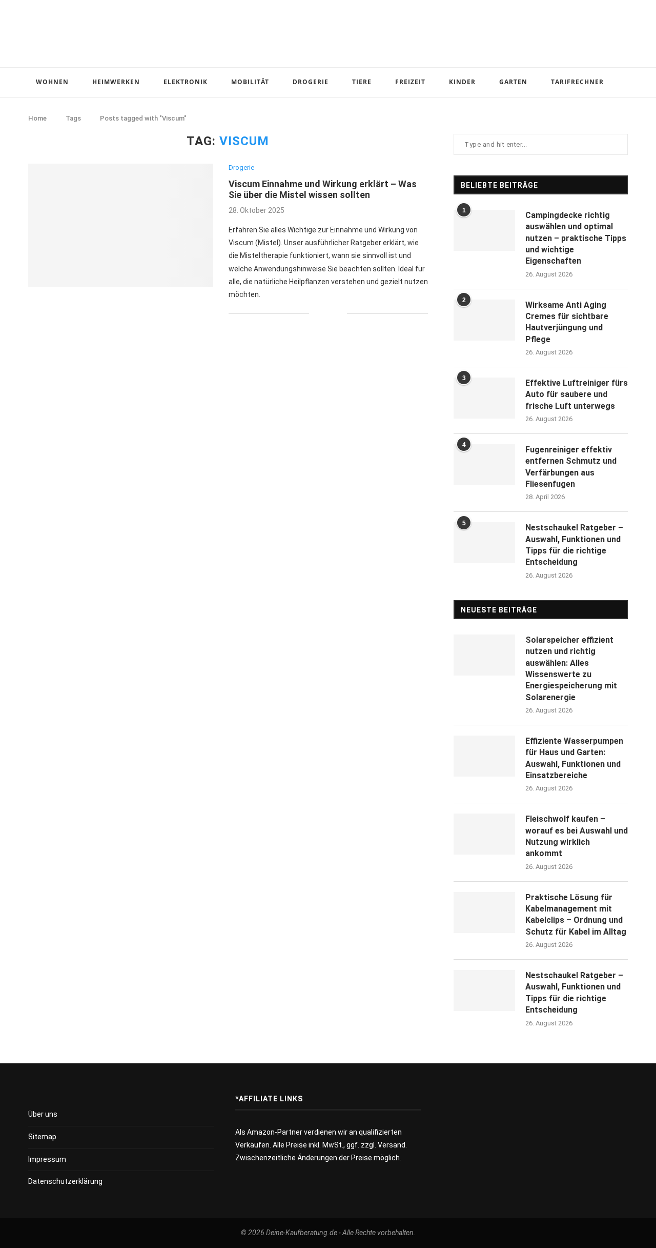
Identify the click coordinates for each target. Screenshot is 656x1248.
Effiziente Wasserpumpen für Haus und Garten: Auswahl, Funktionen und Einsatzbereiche (574, 758)
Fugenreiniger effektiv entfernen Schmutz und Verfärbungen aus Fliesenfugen (571, 467)
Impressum (47, 1159)
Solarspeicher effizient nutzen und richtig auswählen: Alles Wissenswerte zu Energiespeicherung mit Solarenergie (571, 668)
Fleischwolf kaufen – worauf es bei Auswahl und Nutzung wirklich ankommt (576, 836)
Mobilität (250, 81)
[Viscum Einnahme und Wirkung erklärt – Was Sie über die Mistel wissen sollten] (120, 225)
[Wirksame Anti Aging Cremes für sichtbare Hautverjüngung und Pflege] (484, 320)
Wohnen (52, 81)
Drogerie (311, 81)
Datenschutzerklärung (65, 1181)
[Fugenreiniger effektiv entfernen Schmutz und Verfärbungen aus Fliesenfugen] (484, 464)
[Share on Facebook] (323, 313)
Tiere (362, 81)
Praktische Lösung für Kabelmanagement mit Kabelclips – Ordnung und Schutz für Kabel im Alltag (575, 915)
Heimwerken (116, 81)
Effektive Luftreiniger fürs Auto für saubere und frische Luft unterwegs (576, 394)
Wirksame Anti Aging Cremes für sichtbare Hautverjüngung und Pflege (566, 322)
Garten (513, 81)
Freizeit (410, 81)
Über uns (42, 1114)
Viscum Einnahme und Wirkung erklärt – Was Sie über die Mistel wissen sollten (323, 189)
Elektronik (185, 81)
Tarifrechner (577, 81)
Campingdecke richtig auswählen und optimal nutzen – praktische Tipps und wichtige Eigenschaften (575, 238)
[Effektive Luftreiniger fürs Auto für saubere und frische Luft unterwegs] (484, 398)
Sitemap (42, 1137)
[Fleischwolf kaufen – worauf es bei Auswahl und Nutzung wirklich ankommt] (484, 834)
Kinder (462, 81)
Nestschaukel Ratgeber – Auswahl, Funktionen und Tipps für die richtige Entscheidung (574, 545)
